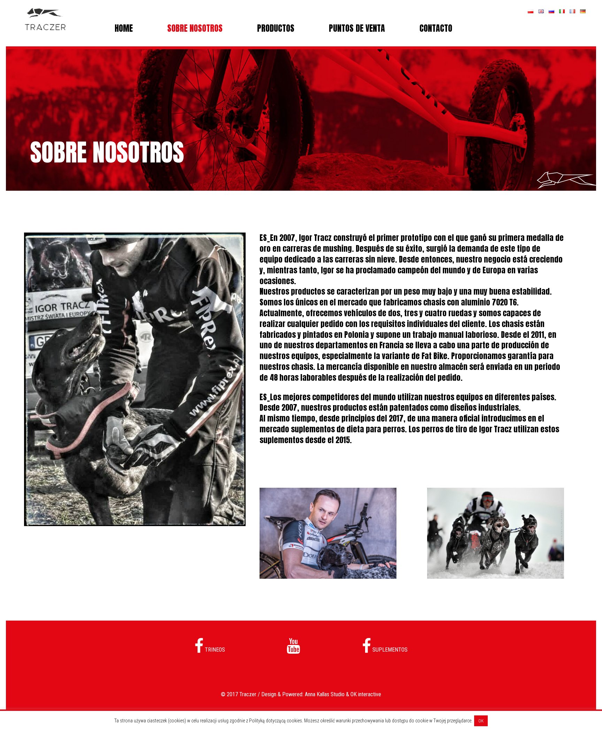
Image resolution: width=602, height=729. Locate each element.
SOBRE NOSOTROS (195, 28)
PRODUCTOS (275, 28)
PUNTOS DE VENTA (357, 28)
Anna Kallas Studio (325, 694)
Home (124, 28)
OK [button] (481, 720)
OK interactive (365, 694)
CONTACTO (435, 28)
